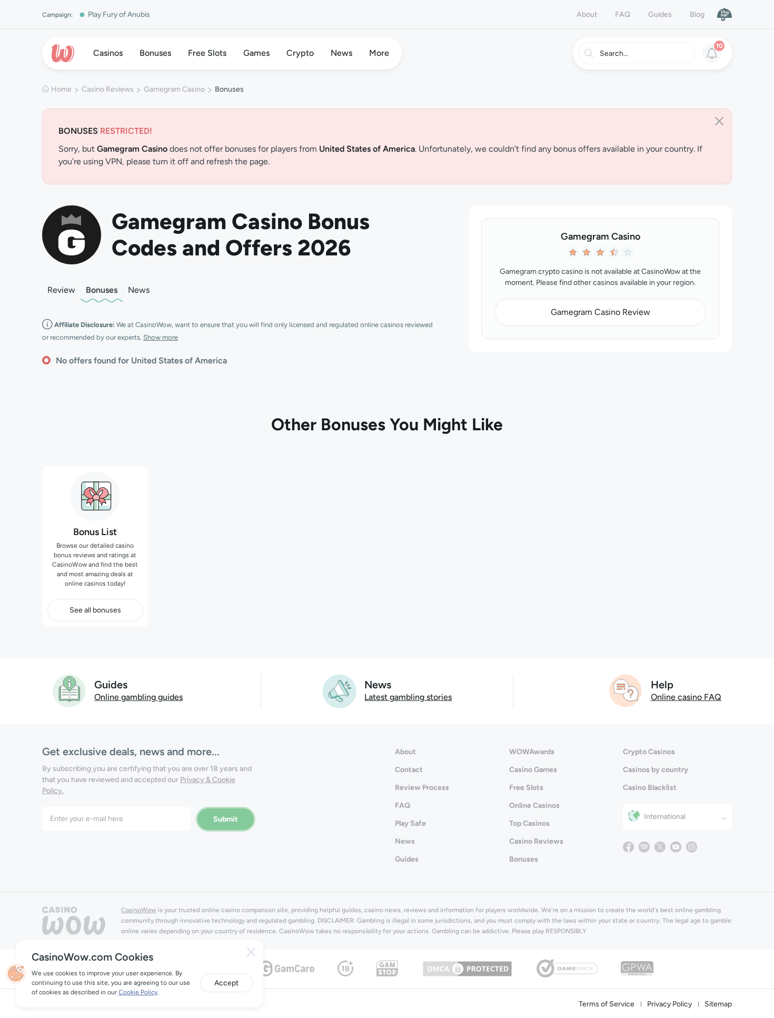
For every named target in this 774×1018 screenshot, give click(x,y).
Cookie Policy (137, 992)
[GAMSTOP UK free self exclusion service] (387, 968)
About (587, 14)
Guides (660, 14)
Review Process (422, 787)
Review (61, 290)
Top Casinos (529, 823)
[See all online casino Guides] (69, 690)
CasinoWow (138, 910)
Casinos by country (655, 769)
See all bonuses (95, 610)
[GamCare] (287, 968)
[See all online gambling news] (339, 690)
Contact (409, 769)
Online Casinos (534, 805)
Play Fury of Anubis (119, 14)
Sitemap (718, 1004)
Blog (697, 14)
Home (61, 89)
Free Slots (526, 787)
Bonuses (101, 290)
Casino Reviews (108, 89)
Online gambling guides (138, 697)
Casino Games (533, 769)
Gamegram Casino (174, 89)
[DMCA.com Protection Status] (467, 968)
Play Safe (410, 823)
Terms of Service (606, 1004)
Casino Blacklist (650, 787)
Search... (614, 53)
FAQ (622, 14)
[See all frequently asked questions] (626, 690)
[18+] (345, 968)
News (139, 290)
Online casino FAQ (686, 697)
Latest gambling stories (408, 697)
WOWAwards (531, 751)
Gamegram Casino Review (600, 312)
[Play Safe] (724, 14)
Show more (160, 337)
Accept (226, 983)
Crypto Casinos (649, 751)
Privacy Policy (669, 1004)
